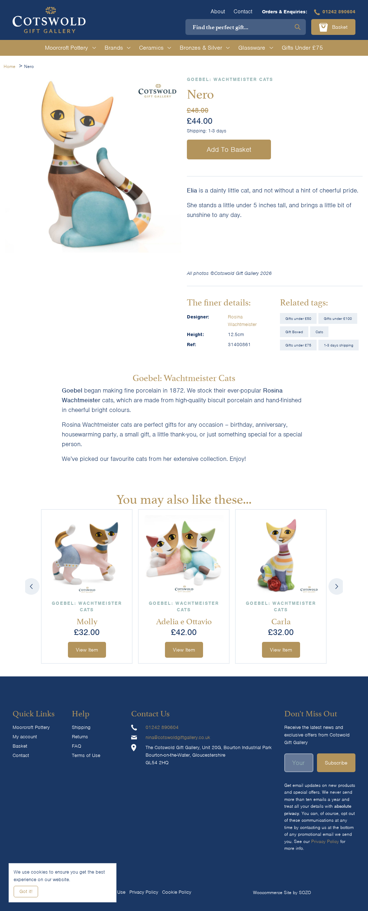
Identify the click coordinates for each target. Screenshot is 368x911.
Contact (243, 11)
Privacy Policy (325, 841)
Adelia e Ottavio (184, 620)
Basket (339, 27)
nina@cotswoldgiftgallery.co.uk (178, 737)
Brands (114, 47)
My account (25, 737)
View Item (87, 650)
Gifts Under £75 (302, 47)
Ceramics (151, 47)
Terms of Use (86, 755)
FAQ (76, 746)
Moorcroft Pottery (66, 47)
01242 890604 (338, 12)
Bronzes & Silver (201, 47)
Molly (87, 620)
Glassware (251, 47)
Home (9, 66)
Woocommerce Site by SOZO (282, 892)
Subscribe (336, 763)
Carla (281, 620)
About (218, 11)
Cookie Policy (176, 892)
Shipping (81, 727)
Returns (80, 737)
